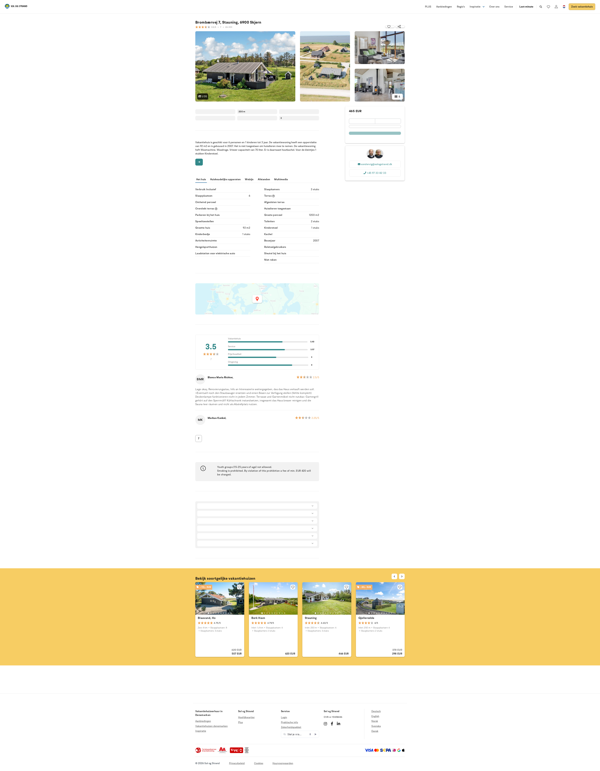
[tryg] (237, 752)
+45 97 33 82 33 (376, 173)
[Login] (556, 6)
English (375, 716)
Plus (240, 722)
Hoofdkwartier (246, 717)
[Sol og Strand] (16, 7)
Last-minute (526, 6)
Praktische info (289, 722)
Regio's (461, 6)
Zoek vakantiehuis (582, 6)
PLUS (428, 6)
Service (508, 6)
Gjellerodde (366, 618)
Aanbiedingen (444, 6)
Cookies (258, 763)
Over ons (494, 6)
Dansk (374, 731)
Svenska (376, 726)
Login (284, 717)
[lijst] (548, 6)
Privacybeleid (237, 763)
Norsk (374, 721)
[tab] (208, 613)
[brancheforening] (206, 752)
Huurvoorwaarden (282, 763)
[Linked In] (338, 724)
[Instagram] (325, 724)
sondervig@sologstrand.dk (376, 164)
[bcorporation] (247, 752)
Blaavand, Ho (206, 618)
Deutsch (376, 711)
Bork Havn (258, 618)
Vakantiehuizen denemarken (211, 726)
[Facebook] (332, 724)
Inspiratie (200, 731)
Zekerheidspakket (291, 727)
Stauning (311, 618)
